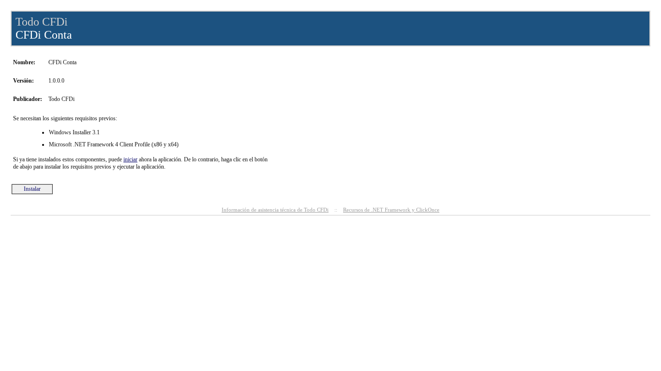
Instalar (32, 189)
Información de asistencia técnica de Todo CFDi (275, 210)
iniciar (130, 159)
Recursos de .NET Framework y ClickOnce (391, 210)
